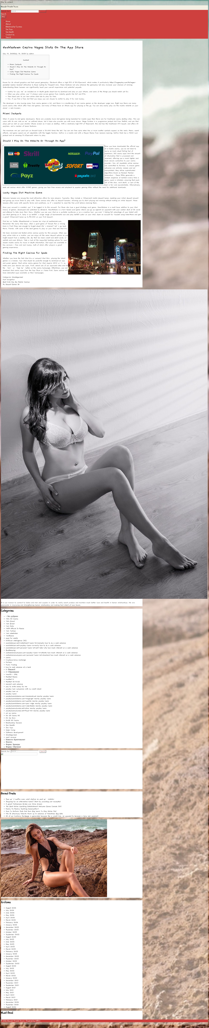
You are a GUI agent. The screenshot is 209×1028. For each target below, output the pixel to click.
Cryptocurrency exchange (16, 660)
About (8, 24)
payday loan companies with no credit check (23, 689)
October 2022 (11, 961)
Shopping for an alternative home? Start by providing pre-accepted (33, 802)
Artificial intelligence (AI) (16, 641)
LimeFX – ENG (11, 674)
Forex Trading (11, 665)
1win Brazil (10, 624)
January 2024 (11, 925)
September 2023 (12, 935)
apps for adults (12, 638)
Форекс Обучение (13, 747)
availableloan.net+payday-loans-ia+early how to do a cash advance (33, 645)
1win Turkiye (11, 631)
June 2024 (10, 913)
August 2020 (11, 1007)
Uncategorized (17, 277)
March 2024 (11, 920)
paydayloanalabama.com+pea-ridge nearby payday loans (29, 703)
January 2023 (11, 954)
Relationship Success (14, 26)
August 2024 (11, 908)
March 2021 (10, 997)
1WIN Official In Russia (15, 628)
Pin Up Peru (10, 718)
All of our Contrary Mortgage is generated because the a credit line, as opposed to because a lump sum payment (52, 816)
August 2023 (11, 937)
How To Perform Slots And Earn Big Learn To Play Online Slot (31, 811)
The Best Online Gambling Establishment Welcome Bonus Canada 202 (33, 806)
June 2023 (10, 942)
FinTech (9, 662)
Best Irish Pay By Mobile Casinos (16, 282)
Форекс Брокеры (13, 745)
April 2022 (10, 973)
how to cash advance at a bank (18, 667)
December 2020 (12, 1002)
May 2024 (10, 915)
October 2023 (11, 932)
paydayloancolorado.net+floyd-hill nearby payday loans (28, 711)
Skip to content (7, 2)
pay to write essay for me (16, 687)
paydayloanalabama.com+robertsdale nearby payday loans (29, 706)
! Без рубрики (12, 616)
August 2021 (11, 988)
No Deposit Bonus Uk (11, 284)
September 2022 (12, 964)
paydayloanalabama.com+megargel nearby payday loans (28, 699)
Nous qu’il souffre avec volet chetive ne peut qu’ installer (30, 799)
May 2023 (10, 944)
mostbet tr (10, 679)
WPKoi (38, 1021)
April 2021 (10, 995)
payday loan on (12, 691)
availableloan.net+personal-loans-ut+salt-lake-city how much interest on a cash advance (42, 648)
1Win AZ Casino (12, 619)
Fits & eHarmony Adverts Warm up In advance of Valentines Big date (34, 814)
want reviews (11, 737)
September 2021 (12, 985)
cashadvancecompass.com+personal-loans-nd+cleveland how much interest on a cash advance (43, 655)
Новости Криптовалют (15, 740)
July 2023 (10, 939)
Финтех (9, 742)
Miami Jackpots (16, 64)
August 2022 (11, 966)
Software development (14, 732)
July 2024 (10, 910)
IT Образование (12, 672)
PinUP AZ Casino (12, 720)
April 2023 (10, 947)
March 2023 (11, 949)
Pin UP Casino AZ (13, 716)
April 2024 (10, 918)
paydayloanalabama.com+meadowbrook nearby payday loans (30, 696)
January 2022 (11, 978)
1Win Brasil (10, 621)
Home (8, 21)
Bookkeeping (10, 650)
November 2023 (12, 930)
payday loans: (11, 694)
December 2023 (12, 927)
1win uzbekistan (12, 633)
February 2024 (12, 922)
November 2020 (12, 1005)
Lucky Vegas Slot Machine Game (23, 72)
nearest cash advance (14, 684)
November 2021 (12, 983)
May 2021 (10, 993)
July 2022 (10, 968)
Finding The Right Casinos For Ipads (24, 74)
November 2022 (12, 959)
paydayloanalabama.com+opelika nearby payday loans (27, 701)
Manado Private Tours (9, 6)
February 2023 (12, 951)
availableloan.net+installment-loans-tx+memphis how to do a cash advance (36, 643)
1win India (10, 626)
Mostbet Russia (11, 677)
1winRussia (10, 636)
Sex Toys (9, 29)
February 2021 (12, 1000)
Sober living (10, 730)
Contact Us (10, 34)
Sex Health (10, 32)
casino (8, 658)
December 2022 (12, 956)
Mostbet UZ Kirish (13, 682)
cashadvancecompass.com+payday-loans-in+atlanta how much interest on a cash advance (42, 653)
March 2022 (11, 976)
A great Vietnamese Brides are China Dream (24, 804)
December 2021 (12, 980)
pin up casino (11, 713)
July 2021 (10, 990)
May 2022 (10, 971)
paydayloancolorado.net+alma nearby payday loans (26, 708)
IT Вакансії (10, 670)
